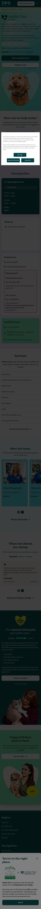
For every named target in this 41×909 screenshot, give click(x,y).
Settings (20, 154)
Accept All (28, 160)
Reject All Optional (13, 160)
